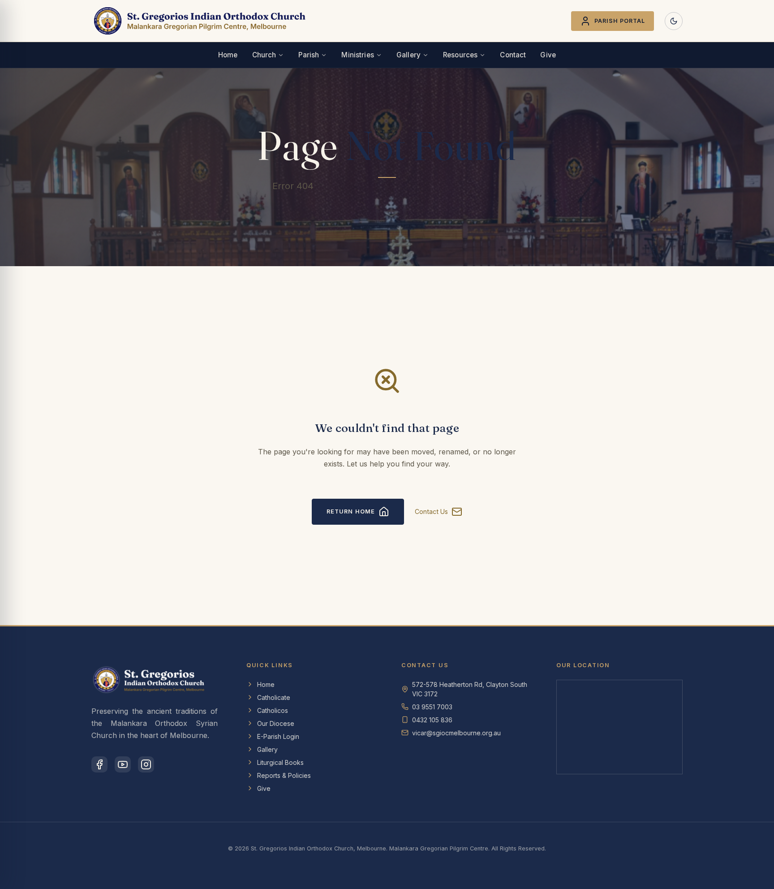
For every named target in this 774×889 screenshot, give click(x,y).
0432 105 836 (432, 720)
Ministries (357, 55)
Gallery (408, 55)
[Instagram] (146, 764)
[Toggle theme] (674, 21)
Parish (308, 55)
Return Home (350, 511)
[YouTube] (123, 764)
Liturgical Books (280, 762)
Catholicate (273, 697)
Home (228, 55)
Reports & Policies (284, 775)
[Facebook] (99, 764)
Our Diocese (275, 723)
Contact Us (431, 511)
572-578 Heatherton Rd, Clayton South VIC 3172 (469, 689)
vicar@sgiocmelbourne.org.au (456, 733)
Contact (513, 55)
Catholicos (272, 710)
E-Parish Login (278, 736)
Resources (460, 55)
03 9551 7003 (432, 707)
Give (548, 55)
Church (264, 55)
